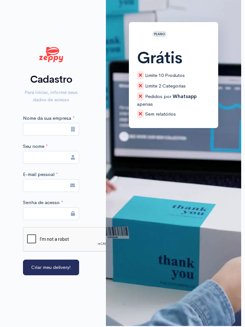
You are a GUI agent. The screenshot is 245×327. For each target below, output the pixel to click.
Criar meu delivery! (51, 267)
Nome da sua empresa (49, 118)
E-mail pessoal (40, 174)
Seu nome (35, 146)
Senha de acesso (43, 202)
